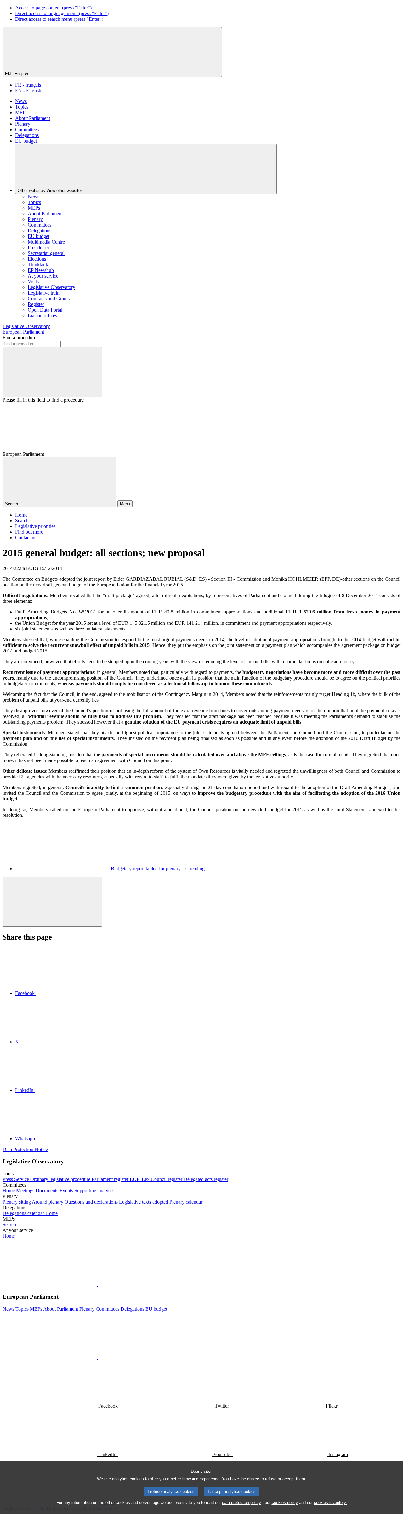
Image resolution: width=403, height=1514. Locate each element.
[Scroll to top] (52, 902)
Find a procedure (19, 337)
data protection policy (241, 1502)
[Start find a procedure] (52, 372)
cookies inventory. (330, 1502)
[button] (98, 1284)
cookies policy (285, 1502)
